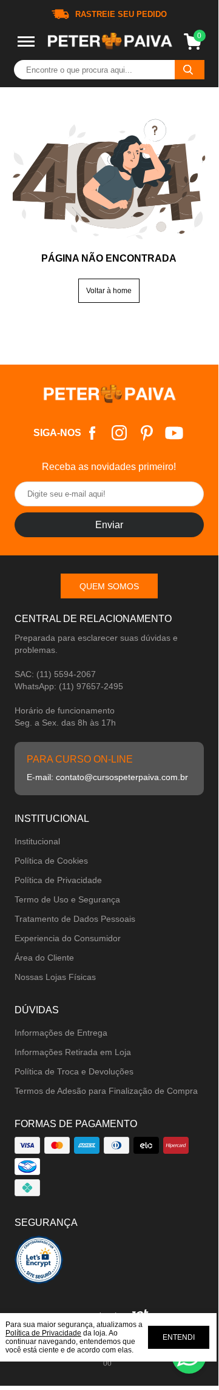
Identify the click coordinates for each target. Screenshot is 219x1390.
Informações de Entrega (61, 1033)
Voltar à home (109, 290)
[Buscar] (189, 69)
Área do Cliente (44, 957)
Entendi (179, 1337)
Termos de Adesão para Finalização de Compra (106, 1091)
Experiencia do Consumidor (68, 938)
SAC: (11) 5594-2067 (55, 674)
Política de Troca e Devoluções (74, 1071)
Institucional (37, 841)
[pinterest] (146, 432)
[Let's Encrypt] (39, 1263)
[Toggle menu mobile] (26, 41)
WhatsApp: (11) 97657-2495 (69, 686)
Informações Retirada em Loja (73, 1052)
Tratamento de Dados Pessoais (75, 919)
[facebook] (92, 432)
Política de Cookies (51, 860)
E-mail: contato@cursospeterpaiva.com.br (107, 777)
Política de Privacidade (58, 880)
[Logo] (109, 42)
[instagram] (119, 432)
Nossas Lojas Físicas (55, 977)
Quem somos (109, 586)
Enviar (109, 525)
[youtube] (173, 432)
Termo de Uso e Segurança (67, 899)
